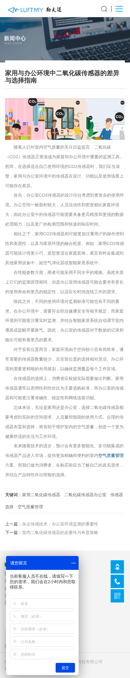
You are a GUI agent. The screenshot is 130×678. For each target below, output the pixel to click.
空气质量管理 (111, 455)
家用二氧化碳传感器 (41, 494)
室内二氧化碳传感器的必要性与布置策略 (60, 532)
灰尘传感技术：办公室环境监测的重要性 (60, 524)
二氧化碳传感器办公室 (85, 494)
